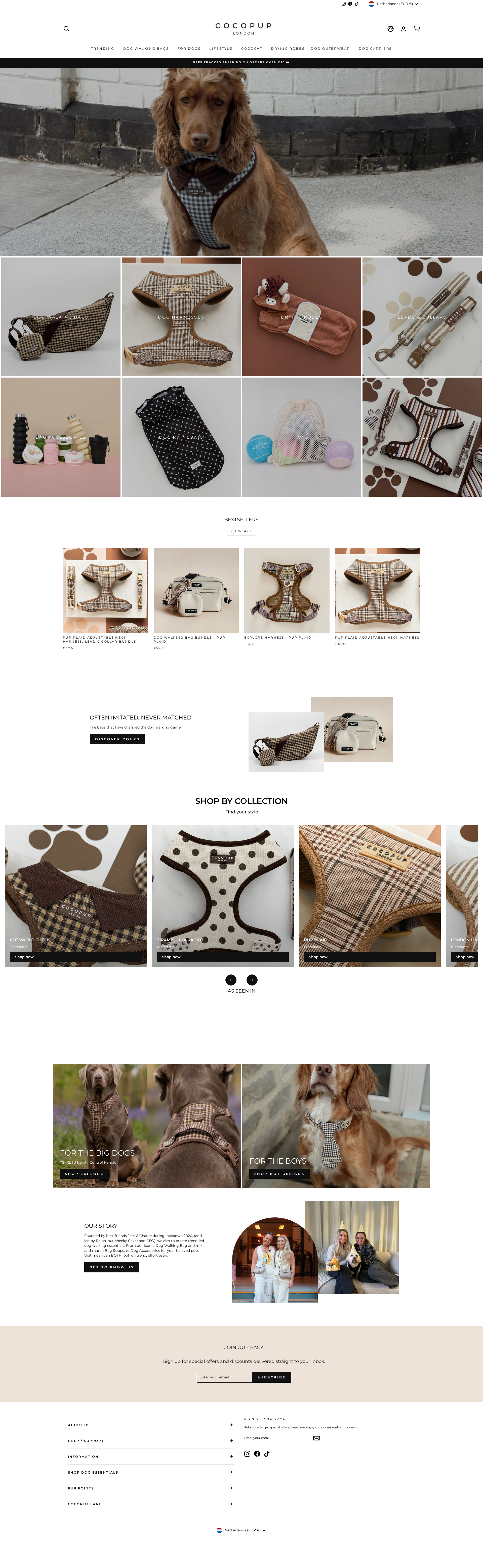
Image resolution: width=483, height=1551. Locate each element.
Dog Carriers (375, 48)
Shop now (24, 957)
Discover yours (117, 739)
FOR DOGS (190, 48)
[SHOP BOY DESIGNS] (336, 1126)
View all (241, 531)
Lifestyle (221, 48)
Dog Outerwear (331, 48)
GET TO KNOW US (112, 1267)
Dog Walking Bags (146, 48)
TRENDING (103, 48)
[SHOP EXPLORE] (147, 1126)
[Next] (252, 980)
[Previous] (230, 980)
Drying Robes (288, 48)
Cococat (252, 48)
